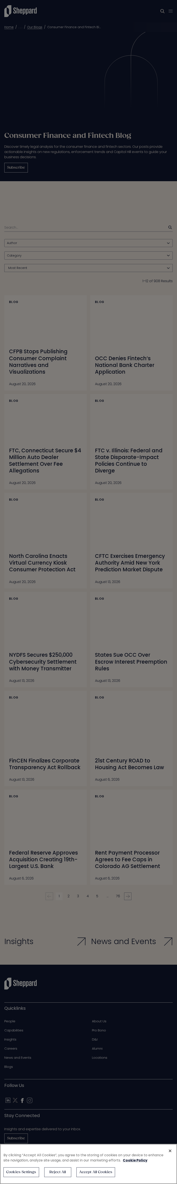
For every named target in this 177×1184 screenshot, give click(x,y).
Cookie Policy (135, 1160)
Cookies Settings (21, 1172)
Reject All (57, 1172)
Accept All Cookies (95, 1172)
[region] (88, 1164)
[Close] (170, 1151)
